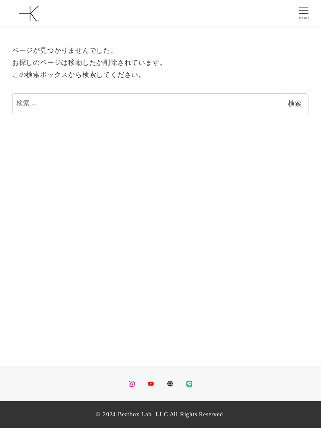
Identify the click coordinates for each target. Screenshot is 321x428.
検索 (294, 103)
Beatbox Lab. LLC (143, 414)
